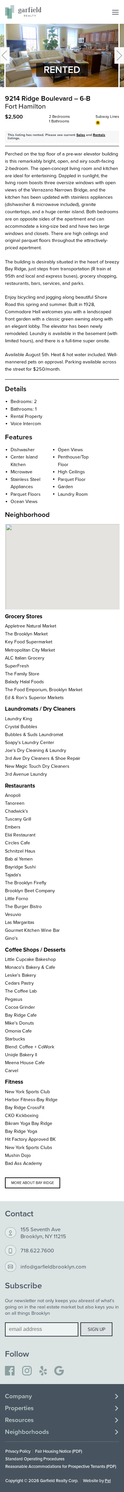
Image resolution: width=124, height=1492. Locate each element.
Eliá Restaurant (20, 834)
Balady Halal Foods (24, 681)
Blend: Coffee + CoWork (29, 1046)
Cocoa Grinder (20, 1007)
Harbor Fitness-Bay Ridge (31, 1099)
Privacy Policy (17, 1451)
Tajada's (13, 874)
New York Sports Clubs (28, 1147)
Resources (19, 1420)
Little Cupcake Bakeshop (30, 959)
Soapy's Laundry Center (29, 742)
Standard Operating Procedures (34, 1459)
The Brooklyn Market (26, 633)
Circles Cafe (17, 842)
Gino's (11, 938)
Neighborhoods (27, 1432)
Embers (13, 827)
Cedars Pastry (19, 983)
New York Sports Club (27, 1091)
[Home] (23, 12)
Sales (80, 134)
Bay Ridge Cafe (21, 1015)
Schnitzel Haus (20, 851)
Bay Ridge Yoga (21, 1131)
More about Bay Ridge (32, 1182)
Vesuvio (13, 914)
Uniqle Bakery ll (21, 1054)
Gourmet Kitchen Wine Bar (32, 930)
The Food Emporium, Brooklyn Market (43, 689)
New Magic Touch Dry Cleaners (37, 766)
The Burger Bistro (23, 906)
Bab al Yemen (19, 859)
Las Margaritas (19, 922)
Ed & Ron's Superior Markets (34, 697)
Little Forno (16, 898)
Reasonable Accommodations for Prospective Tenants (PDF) (60, 1466)
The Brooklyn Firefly (25, 882)
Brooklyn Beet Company (30, 890)
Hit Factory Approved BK (30, 1139)
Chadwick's (16, 811)
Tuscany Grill (18, 819)
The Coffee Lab (21, 991)
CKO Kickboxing (21, 1115)
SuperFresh (17, 665)
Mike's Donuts (19, 1023)
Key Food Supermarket (28, 641)
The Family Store (22, 673)
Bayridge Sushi (20, 867)
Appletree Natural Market (30, 626)
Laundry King (18, 718)
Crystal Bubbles (21, 726)
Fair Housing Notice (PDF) (58, 1451)
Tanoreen (14, 803)
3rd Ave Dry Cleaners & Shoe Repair (42, 758)
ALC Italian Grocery (24, 658)
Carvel (11, 1070)
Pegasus (13, 999)
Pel (108, 1480)
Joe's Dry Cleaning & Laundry (35, 750)
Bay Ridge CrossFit (24, 1107)
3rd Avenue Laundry (26, 774)
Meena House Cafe (25, 1062)
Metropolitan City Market (30, 650)
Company (18, 1396)
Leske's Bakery (20, 975)
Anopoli (13, 795)
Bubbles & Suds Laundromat (34, 734)
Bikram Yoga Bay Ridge (28, 1123)
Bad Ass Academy (23, 1163)
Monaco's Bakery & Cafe (30, 967)
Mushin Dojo (18, 1155)
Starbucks (15, 1038)
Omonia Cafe (18, 1031)
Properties (19, 1408)
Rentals (99, 134)
